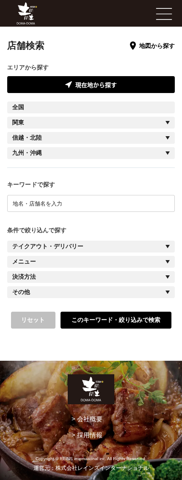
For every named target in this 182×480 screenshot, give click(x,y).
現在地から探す (96, 84)
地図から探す (157, 45)
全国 (18, 107)
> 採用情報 (87, 435)
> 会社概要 (87, 418)
